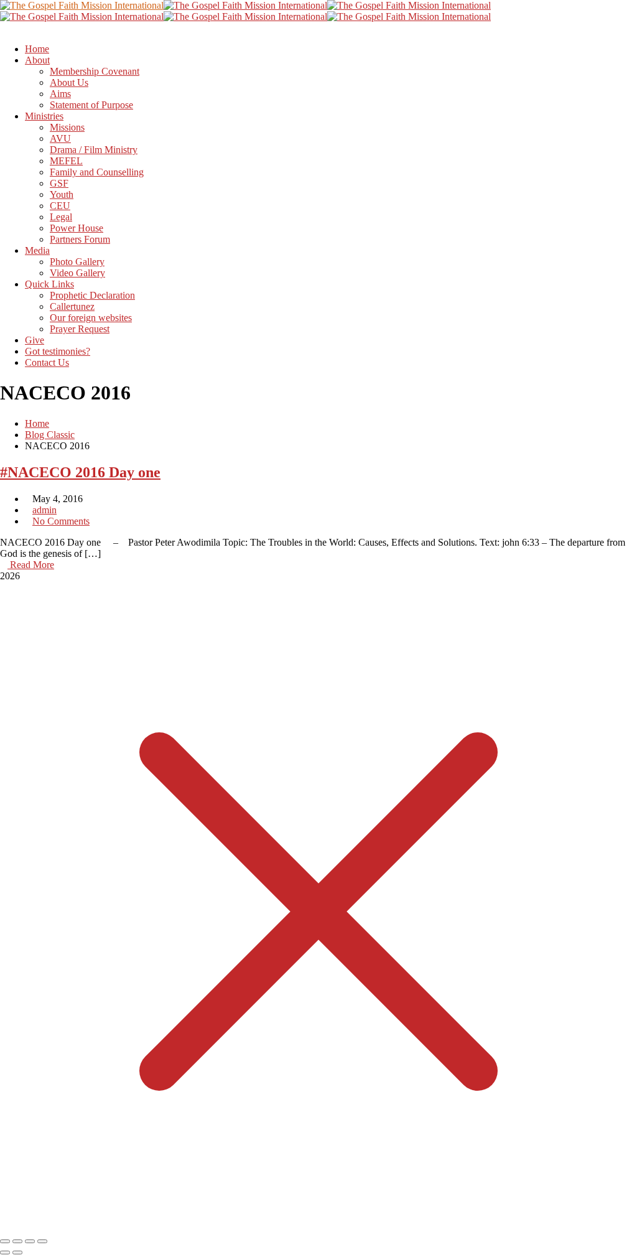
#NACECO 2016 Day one (80, 472)
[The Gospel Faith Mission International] (82, 5)
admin (44, 510)
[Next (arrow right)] (17, 1252)
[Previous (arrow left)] (5, 1252)
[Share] (30, 1241)
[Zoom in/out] (5, 1241)
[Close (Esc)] (42, 1241)
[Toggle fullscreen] (17, 1241)
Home (37, 423)
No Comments (61, 521)
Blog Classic (50, 434)
